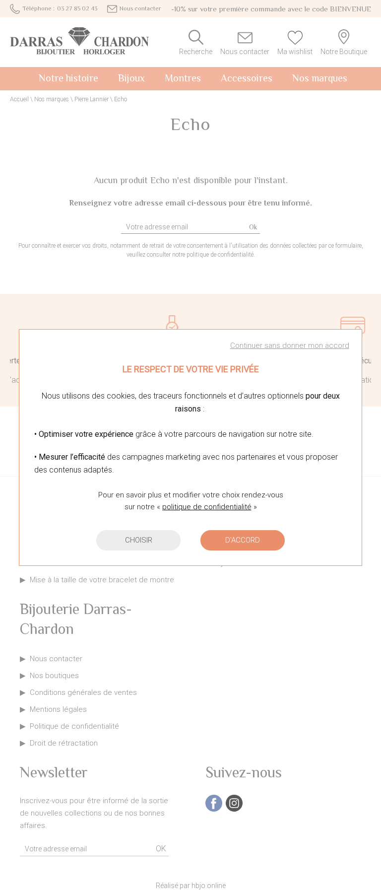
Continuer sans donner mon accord (289, 345)
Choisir (138, 540)
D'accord (242, 540)
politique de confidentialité (207, 506)
